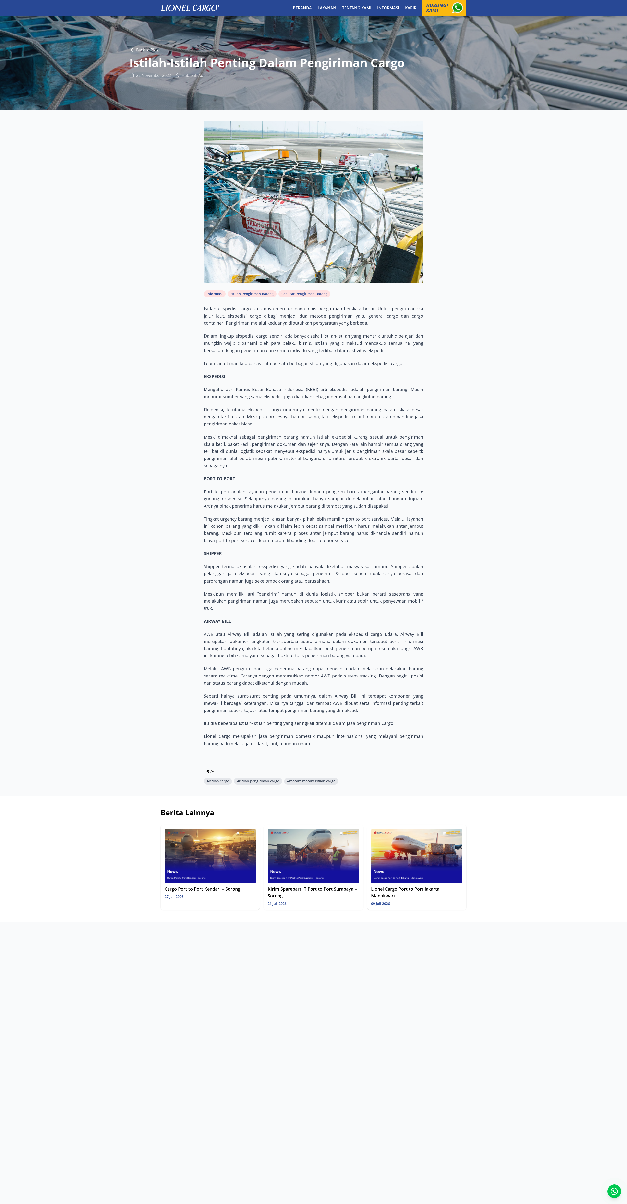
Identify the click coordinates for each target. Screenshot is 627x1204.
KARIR (410, 8)
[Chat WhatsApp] (614, 1191)
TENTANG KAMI (356, 8)
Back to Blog (147, 50)
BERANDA (302, 8)
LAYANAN (327, 8)
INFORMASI (388, 8)
